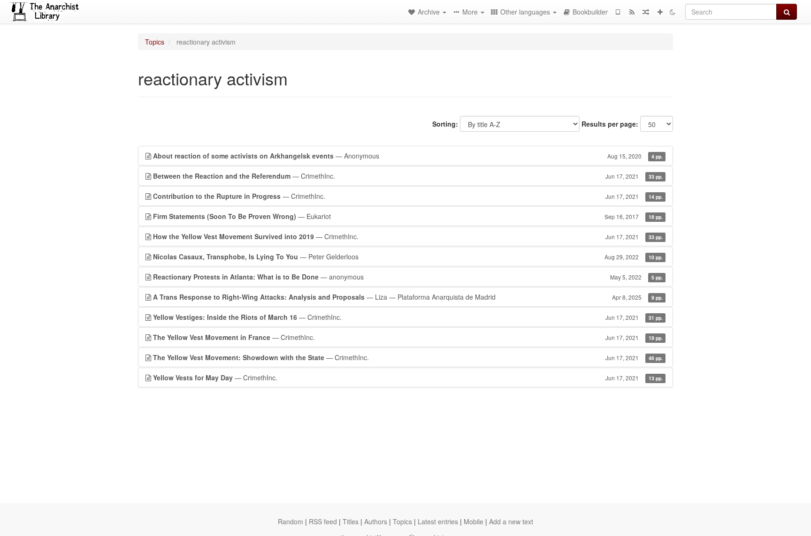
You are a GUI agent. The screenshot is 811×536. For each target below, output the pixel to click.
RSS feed (323, 521)
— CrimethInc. (408, 176)
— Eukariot (408, 216)
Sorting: (445, 123)
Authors (375, 521)
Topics (154, 41)
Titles (351, 521)
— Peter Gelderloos (408, 256)
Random (290, 521)
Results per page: (609, 123)
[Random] (646, 11)
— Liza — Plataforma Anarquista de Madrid (408, 297)
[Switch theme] (672, 11)
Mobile (473, 521)
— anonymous (408, 276)
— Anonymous (408, 155)
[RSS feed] (632, 11)
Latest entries (438, 521)
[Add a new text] (660, 11)
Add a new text (511, 521)
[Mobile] (618, 11)
